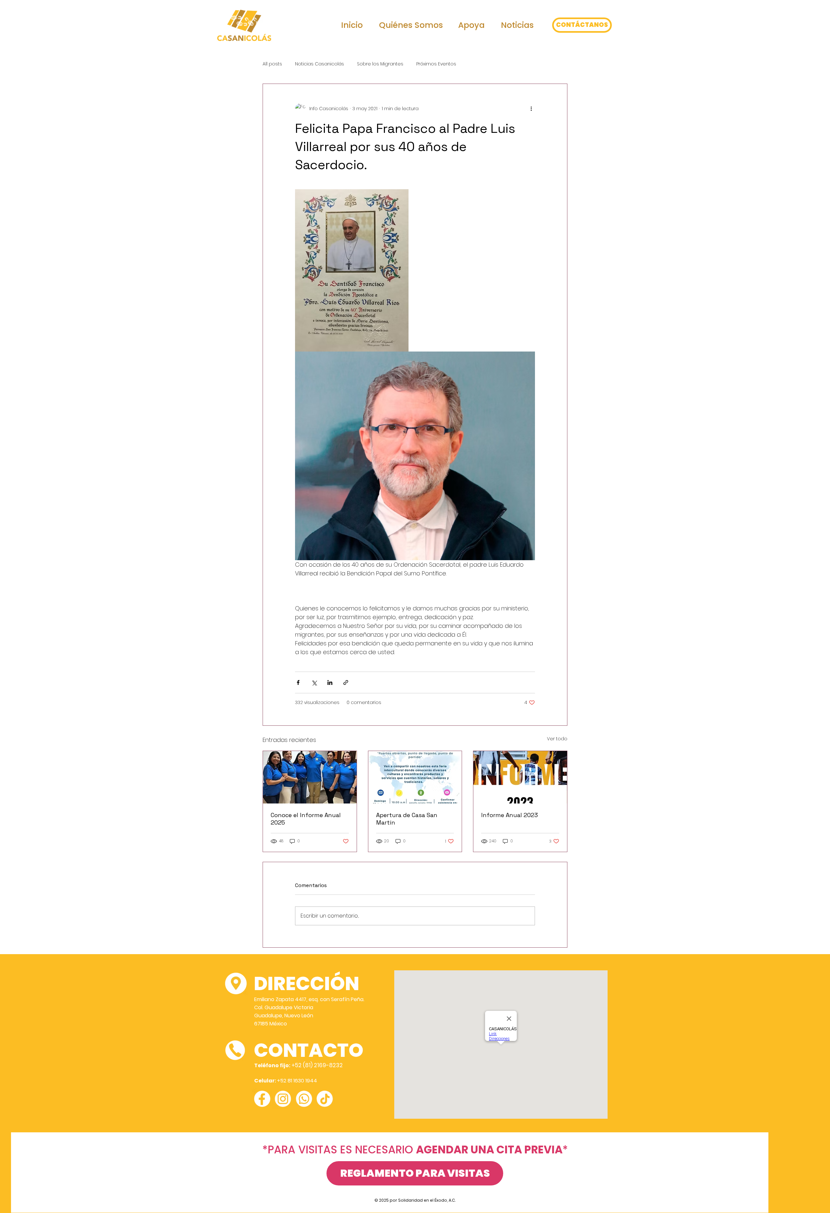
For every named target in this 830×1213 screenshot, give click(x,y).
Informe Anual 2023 (509, 815)
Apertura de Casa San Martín (406, 818)
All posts (272, 64)
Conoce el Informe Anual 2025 (306, 818)
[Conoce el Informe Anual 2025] (310, 777)
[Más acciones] (531, 108)
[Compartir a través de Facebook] (298, 682)
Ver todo (557, 738)
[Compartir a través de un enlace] (346, 682)
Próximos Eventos (436, 64)
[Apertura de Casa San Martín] (415, 777)
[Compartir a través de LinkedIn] (330, 682)
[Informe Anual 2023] (520, 777)
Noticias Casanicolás (319, 64)
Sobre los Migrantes (380, 64)
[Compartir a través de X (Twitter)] (314, 682)
